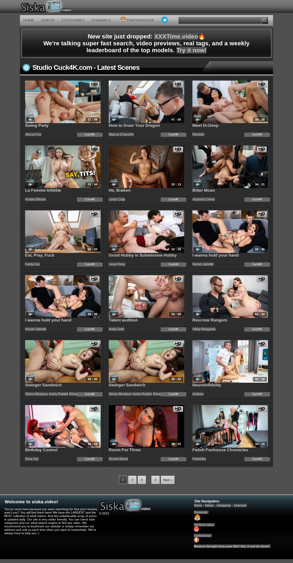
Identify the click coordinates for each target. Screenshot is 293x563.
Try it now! (192, 50)
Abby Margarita (204, 329)
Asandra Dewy (203, 199)
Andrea (198, 394)
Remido (198, 134)
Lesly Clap (117, 199)
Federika (199, 459)
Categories (73, 20)
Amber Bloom (35, 199)
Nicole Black (118, 459)
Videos (47, 20)
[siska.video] (62, 6)
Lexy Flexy (117, 264)
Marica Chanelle (121, 134)
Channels (101, 20)
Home (28, 20)
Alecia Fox (33, 134)
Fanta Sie (32, 264)
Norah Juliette (203, 264)
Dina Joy (32, 459)
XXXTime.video (176, 36)
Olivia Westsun (36, 394)
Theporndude (140, 20)
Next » (167, 480)
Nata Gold (116, 329)
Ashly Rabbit (58, 394)
